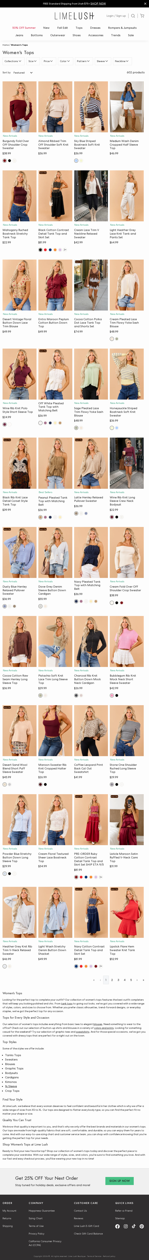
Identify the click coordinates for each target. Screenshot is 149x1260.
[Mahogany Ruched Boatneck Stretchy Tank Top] (20, 195)
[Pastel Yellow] (55, 422)
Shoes (77, 35)
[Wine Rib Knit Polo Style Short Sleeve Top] (20, 374)
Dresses (95, 28)
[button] (19, 129)
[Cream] (14, 160)
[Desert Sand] (5, 784)
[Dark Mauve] (45, 422)
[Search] (133, 16)
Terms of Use (36, 1226)
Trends (115, 35)
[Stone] (112, 784)
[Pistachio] (40, 695)
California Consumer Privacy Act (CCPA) (45, 1243)
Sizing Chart (36, 1218)
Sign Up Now (119, 1181)
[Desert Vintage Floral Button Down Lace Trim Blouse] (20, 285)
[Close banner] (145, 4)
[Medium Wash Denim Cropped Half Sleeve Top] (127, 106)
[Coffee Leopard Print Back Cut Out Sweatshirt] (91, 730)
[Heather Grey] (9, 784)
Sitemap (120, 1218)
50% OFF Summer (24, 28)
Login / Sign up (116, 16)
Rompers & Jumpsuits (122, 28)
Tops (79, 28)
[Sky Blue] (76, 160)
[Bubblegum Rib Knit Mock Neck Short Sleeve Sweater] (127, 641)
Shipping (8, 1226)
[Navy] (50, 249)
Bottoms (37, 35)
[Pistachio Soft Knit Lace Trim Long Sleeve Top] (55, 641)
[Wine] (5, 424)
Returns (7, 1218)
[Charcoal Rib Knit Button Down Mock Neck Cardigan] (91, 641)
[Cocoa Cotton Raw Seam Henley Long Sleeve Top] (20, 641)
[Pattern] (88, 61)
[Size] (35, 61)
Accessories (95, 35)
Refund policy (109, 1256)
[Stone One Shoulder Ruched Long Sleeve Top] (127, 730)
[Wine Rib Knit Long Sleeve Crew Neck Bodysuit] (127, 463)
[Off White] (40, 422)
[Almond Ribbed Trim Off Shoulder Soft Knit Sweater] (55, 106)
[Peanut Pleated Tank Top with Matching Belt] (55, 463)
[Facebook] (118, 1226)
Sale (131, 35)
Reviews (78, 1218)
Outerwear (57, 35)
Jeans (19, 35)
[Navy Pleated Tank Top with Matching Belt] (91, 552)
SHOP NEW (98, 3)
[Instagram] (127, 1226)
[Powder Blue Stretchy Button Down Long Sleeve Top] (20, 819)
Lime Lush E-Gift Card (86, 1226)
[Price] (52, 61)
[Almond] (81, 513)
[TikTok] (135, 1226)
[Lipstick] (45, 249)
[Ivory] (122, 784)
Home (6, 45)
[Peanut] (60, 422)
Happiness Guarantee (42, 1210)
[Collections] (20, 61)
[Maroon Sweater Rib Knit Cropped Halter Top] (55, 730)
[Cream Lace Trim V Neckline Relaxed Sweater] (91, 195)
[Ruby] (76, 877)
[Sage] (117, 338)
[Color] (69, 61)
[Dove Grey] (40, 606)
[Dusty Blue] (86, 513)
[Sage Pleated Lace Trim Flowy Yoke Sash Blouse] (91, 374)
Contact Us (80, 1210)
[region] (74, 3)
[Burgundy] (5, 160)
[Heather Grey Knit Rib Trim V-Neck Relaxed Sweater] (20, 912)
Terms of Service (94, 1256)
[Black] (9, 160)
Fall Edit (62, 28)
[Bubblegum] (112, 695)
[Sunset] (55, 249)
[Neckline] (127, 61)
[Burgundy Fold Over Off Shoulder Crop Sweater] (20, 106)
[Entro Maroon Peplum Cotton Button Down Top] (55, 285)
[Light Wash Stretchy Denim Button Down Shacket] (55, 912)
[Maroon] (40, 784)
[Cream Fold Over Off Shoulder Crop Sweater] (127, 552)
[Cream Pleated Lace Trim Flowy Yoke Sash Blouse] (127, 285)
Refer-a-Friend (123, 1210)
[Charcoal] (76, 695)
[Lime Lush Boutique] (74, 15)
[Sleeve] (107, 61)
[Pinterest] (143, 1226)
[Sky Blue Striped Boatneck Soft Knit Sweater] (91, 106)
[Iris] (60, 249)
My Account (9, 1210)
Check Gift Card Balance (88, 1233)
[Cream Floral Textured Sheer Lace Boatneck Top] (55, 819)
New (46, 28)
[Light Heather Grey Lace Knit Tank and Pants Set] (127, 195)
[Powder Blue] (5, 873)
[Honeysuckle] (81, 160)
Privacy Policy (36, 1233)
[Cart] (142, 16)
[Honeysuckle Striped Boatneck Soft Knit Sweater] (127, 374)
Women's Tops (19, 45)
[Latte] (76, 513)
